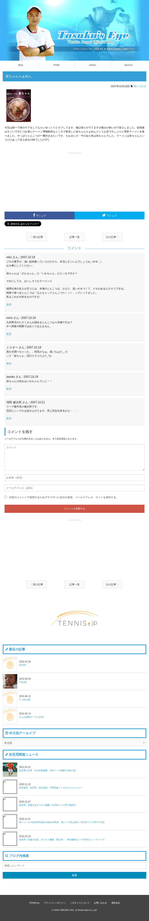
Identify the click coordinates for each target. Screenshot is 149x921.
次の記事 (111, 237)
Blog (20, 65)
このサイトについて (80, 903)
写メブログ (140, 86)
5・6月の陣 (25, 698)
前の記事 (37, 237)
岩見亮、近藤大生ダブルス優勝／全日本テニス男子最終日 (47, 803)
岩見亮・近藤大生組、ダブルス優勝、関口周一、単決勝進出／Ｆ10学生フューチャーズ (61, 838)
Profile (56, 65)
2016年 (25, 663)
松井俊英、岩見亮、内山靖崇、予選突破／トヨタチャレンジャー (50, 786)
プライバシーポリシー (55, 903)
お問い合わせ (100, 903)
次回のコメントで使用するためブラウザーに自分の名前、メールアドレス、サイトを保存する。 (63, 497)
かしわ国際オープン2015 (31, 715)
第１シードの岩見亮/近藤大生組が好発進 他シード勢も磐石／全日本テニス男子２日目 (62, 821)
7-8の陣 (25, 681)
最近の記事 (17, 649)
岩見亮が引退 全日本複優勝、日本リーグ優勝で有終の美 (47, 769)
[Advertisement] (74, 181)
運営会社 (115, 903)
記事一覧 (74, 237)
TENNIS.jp (34, 903)
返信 (8, 304)
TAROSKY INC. (67, 910)
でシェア (41, 215)
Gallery (92, 65)
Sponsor (128, 65)
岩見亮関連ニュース (23, 754)
